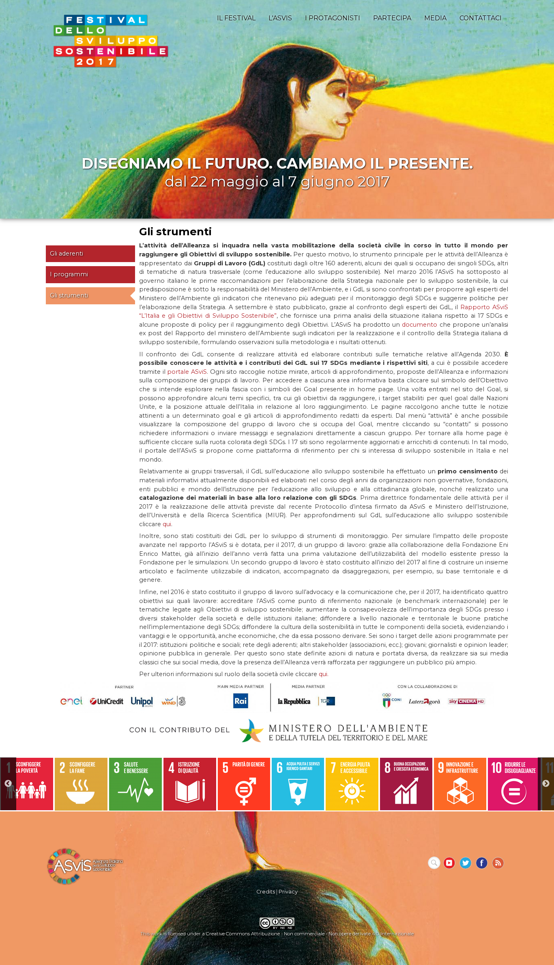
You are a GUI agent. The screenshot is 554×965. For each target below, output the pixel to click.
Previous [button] (8, 783)
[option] (27, 784)
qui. (324, 674)
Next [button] (546, 783)
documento (419, 324)
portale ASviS (187, 371)
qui (167, 524)
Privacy (288, 892)
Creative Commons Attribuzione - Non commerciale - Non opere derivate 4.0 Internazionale (310, 934)
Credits (265, 892)
